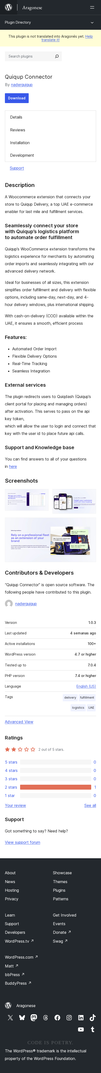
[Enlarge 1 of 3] (41, 495)
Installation (20, 142)
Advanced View (19, 721)
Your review (15, 805)
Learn (10, 915)
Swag (60, 941)
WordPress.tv (19, 941)
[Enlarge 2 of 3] (89, 495)
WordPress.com (21, 957)
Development (22, 155)
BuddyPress (18, 983)
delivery (70, 697)
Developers (15, 932)
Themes (60, 881)
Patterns (60, 898)
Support (17, 168)
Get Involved (64, 915)
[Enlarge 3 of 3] (89, 524)
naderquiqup (22, 84)
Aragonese (26, 1005)
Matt (12, 966)
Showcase (62, 872)
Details (16, 117)
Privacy (11, 898)
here (13, 466)
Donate (62, 932)
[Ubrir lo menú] (93, 7)
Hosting (12, 890)
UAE (91, 707)
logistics (78, 707)
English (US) (86, 686)
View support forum (22, 842)
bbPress (15, 974)
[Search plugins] (57, 56)
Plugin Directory (18, 22)
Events (59, 923)
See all (90, 805)
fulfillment (87, 697)
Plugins (59, 890)
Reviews (17, 129)
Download (16, 98)
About (10, 872)
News (10, 881)
